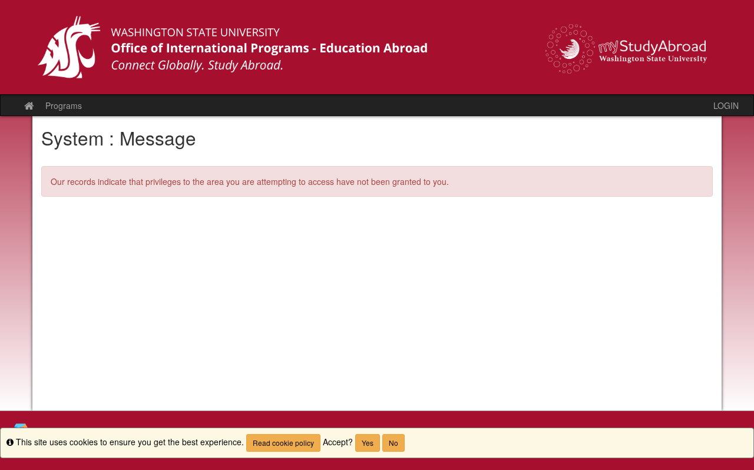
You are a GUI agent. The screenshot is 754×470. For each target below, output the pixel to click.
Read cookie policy (283, 443)
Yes (367, 443)
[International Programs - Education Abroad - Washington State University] (377, 47)
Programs (63, 105)
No (393, 443)
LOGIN (726, 105)
